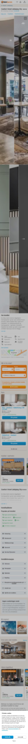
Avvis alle (20, 737)
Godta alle (7, 737)
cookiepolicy (5, 730)
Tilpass (14, 741)
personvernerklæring (14, 728)
